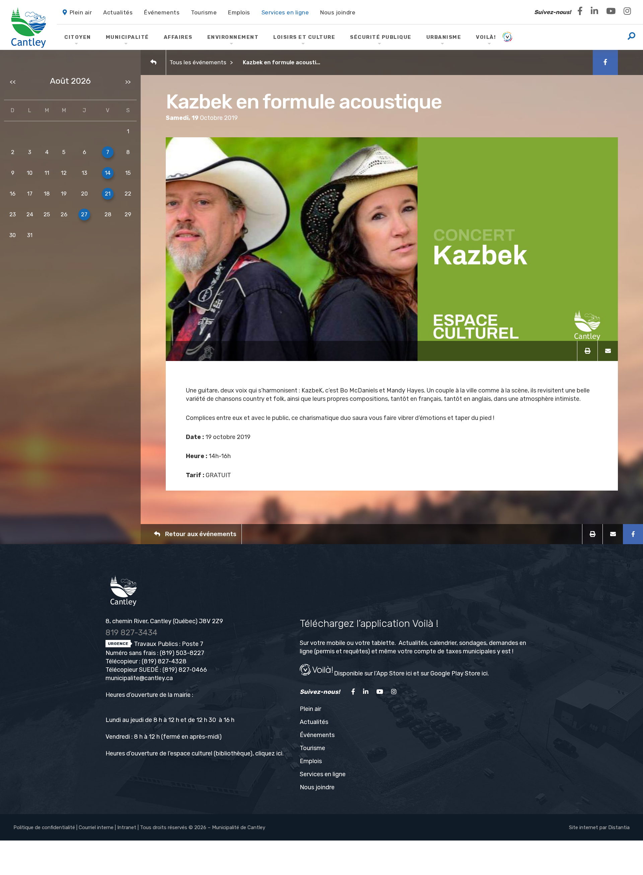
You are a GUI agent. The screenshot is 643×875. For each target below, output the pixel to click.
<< (13, 82)
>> (128, 82)
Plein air (310, 709)
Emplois (311, 761)
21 (108, 194)
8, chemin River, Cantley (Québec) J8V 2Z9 (164, 621)
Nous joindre (317, 787)
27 (84, 214)
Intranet (126, 827)
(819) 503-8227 (182, 653)
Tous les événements (197, 62)
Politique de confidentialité (44, 827)
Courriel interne (96, 827)
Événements (317, 735)
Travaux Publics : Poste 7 (168, 644)
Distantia (619, 827)
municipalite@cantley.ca (139, 678)
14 (108, 173)
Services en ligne (323, 774)
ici (279, 753)
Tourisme (312, 748)
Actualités (314, 722)
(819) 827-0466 (184, 669)
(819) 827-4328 (164, 661)
